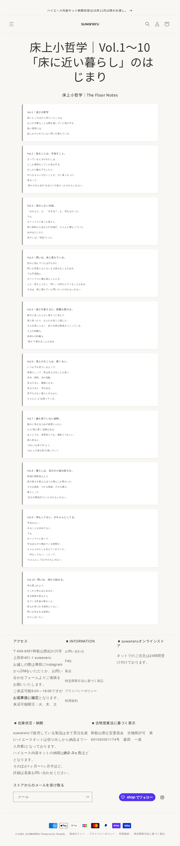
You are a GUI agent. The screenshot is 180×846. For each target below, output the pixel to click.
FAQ (68, 661)
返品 (68, 671)
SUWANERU (32, 833)
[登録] (87, 797)
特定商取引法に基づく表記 (84, 680)
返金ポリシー (77, 833)
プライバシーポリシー (81, 690)
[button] (11, 24)
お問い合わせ (74, 651)
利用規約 (71, 700)
